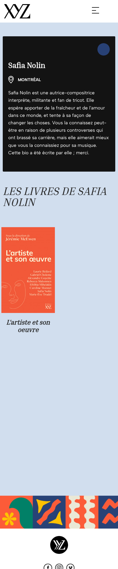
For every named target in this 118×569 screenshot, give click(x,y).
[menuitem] (103, 49)
